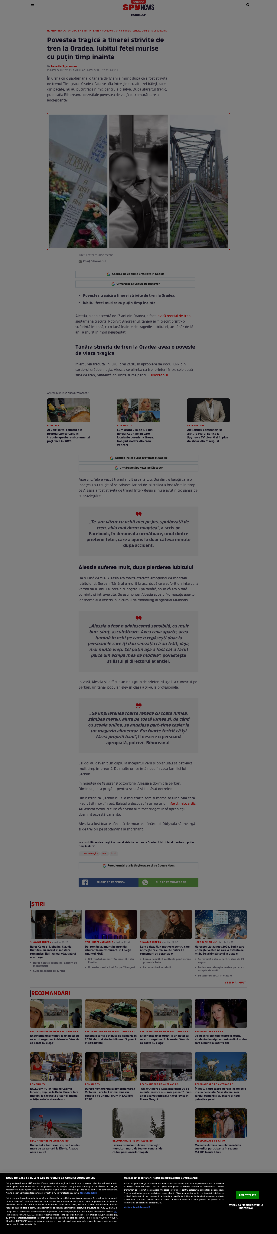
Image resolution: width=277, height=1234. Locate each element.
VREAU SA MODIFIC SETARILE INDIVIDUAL (246, 1206)
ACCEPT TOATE (247, 1195)
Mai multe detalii (88, 1193)
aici (115, 1212)
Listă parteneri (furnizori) (137, 1207)
